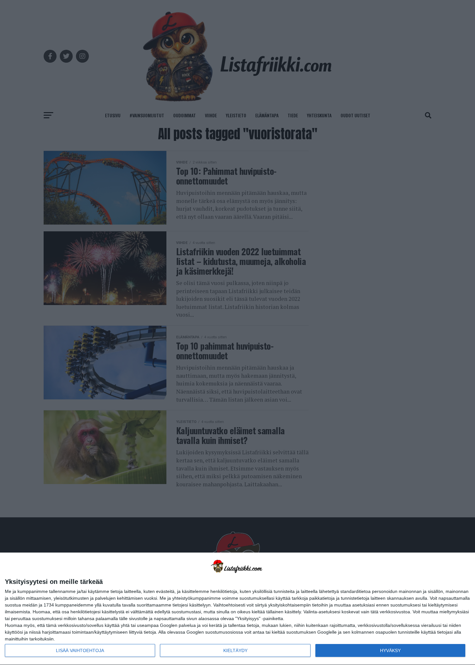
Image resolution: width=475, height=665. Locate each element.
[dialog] (237, 609)
